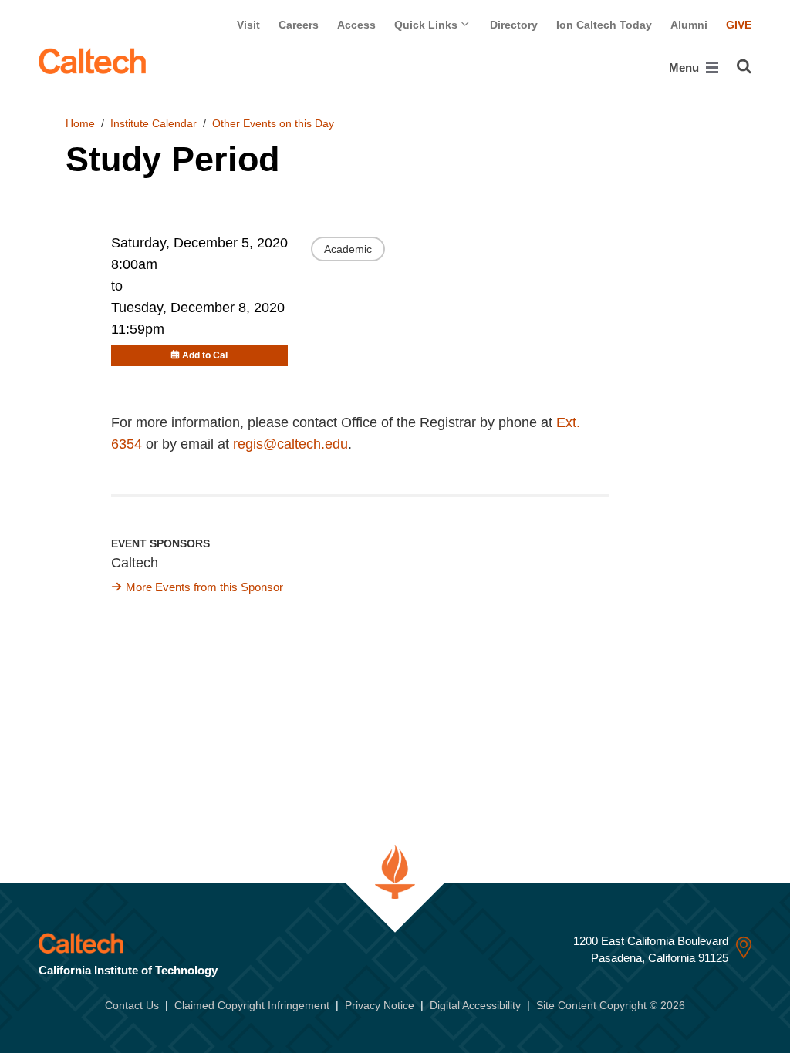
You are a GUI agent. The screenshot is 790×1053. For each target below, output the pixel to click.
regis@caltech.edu (290, 444)
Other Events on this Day (273, 123)
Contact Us (132, 1005)
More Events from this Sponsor (204, 587)
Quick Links (427, 25)
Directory (514, 25)
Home (80, 123)
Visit (248, 25)
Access (356, 25)
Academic (348, 249)
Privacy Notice (379, 1005)
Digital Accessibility (475, 1005)
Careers (299, 25)
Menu (685, 67)
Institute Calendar (153, 123)
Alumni (688, 25)
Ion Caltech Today (604, 25)
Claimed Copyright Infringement (251, 1005)
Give (738, 25)
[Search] (744, 66)
